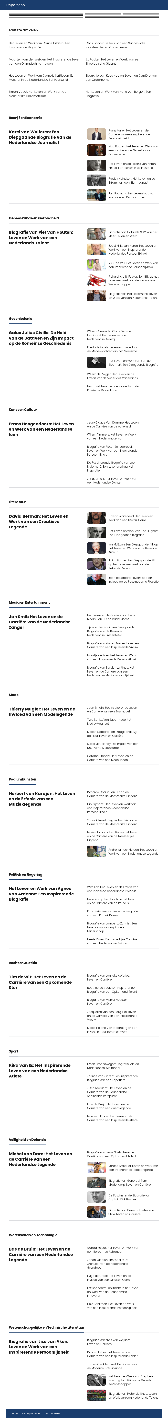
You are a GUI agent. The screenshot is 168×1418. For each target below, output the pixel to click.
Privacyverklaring (31, 1413)
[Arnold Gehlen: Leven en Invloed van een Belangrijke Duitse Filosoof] (46, 17)
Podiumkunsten (22, 779)
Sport (13, 1051)
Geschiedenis (20, 318)
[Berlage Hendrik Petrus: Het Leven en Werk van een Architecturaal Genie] (103, 13)
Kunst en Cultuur (23, 409)
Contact (14, 1413)
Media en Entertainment (29, 602)
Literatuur (17, 502)
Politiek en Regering (25, 874)
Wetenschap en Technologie (33, 1235)
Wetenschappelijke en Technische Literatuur (46, 1327)
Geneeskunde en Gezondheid (34, 218)
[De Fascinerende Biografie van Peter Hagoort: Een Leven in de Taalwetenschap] (141, 13)
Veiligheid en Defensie (27, 1139)
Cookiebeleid (52, 1413)
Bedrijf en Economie (25, 118)
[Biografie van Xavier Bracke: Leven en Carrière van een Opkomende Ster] (46, 14)
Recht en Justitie (23, 963)
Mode (14, 695)
